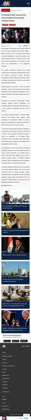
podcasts (5, 388)
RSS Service (5, 409)
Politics (4, 359)
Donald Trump (12, 24)
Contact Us (5, 406)
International (5, 24)
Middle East (5, 375)
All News (4, 385)
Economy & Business (8, 366)
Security (4, 362)
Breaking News (5, 10)
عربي (3, 396)
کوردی (3, 403)
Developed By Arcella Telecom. (15, 414)
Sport (3, 372)
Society (4, 369)
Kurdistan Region (7, 356)
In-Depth (4, 381)
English (4, 400)
